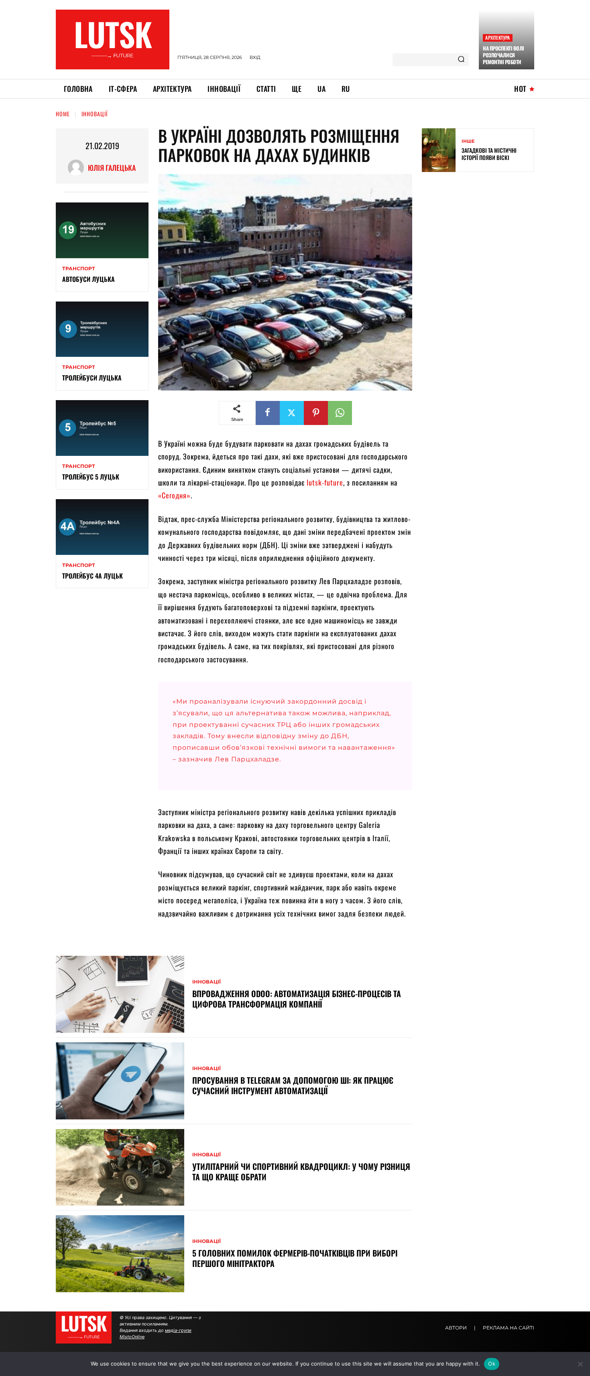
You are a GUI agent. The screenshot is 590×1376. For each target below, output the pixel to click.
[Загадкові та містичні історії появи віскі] (439, 150)
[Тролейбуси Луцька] (102, 329)
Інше (468, 141)
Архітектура (497, 37)
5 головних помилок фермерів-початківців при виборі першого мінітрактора (294, 1258)
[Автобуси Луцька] (102, 230)
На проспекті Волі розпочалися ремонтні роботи (503, 55)
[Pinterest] (316, 413)
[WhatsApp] (340, 413)
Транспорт (78, 268)
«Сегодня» (174, 495)
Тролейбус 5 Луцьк (90, 477)
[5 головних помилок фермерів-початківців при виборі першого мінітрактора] (120, 1253)
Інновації (94, 113)
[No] (580, 1364)
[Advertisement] (482, 236)
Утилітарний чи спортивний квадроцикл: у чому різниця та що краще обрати (301, 1171)
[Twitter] (292, 413)
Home (63, 113)
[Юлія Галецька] (78, 168)
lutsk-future (325, 482)
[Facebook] (268, 413)
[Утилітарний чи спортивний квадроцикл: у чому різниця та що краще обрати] (120, 1167)
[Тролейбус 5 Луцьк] (102, 428)
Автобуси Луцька (88, 279)
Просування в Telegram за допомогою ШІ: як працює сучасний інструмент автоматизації (292, 1085)
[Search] (461, 59)
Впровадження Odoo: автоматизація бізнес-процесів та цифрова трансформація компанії (296, 998)
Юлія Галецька (112, 167)
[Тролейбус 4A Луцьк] (102, 527)
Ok (491, 1363)
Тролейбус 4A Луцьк (92, 576)
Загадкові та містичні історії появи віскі (489, 154)
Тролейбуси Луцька (92, 377)
